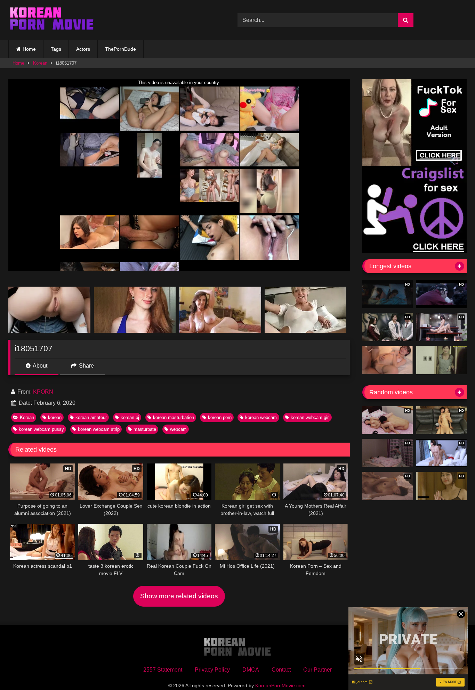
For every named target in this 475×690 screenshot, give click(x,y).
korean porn (220, 417)
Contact (281, 670)
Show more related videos (179, 596)
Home (29, 49)
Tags (56, 49)
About (39, 366)
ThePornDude (120, 49)
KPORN (43, 392)
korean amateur (91, 417)
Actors (83, 49)
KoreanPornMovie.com (280, 685)
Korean (40, 63)
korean (55, 417)
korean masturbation (173, 417)
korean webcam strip (99, 429)
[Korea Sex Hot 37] (387, 360)
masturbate (145, 429)
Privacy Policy (212, 670)
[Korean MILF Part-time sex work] (441, 360)
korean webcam (261, 417)
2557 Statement (162, 670)
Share (86, 366)
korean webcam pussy (41, 429)
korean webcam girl (310, 417)
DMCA (250, 670)
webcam (178, 429)
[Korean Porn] (51, 20)
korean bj (130, 417)
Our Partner (317, 670)
